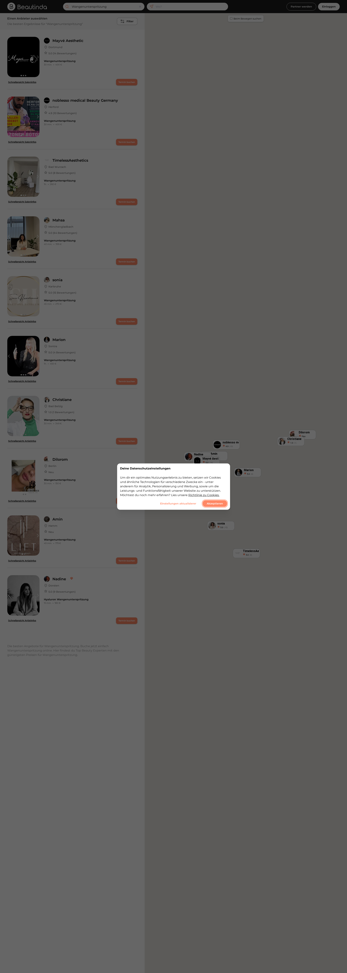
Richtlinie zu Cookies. (203, 495)
